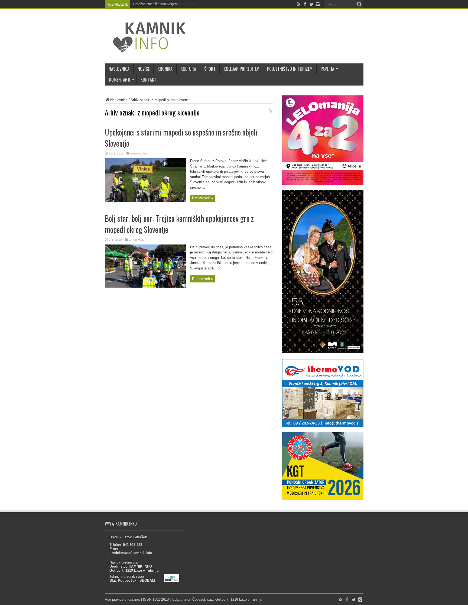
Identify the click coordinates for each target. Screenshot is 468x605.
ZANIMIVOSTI (139, 153)
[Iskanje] (359, 4)
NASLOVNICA (119, 69)
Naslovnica (119, 100)
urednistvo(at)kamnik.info (130, 553)
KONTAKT (148, 79)
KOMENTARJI (119, 79)
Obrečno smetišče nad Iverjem (155, 4)
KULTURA (188, 69)
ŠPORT (210, 69)
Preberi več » (202, 198)
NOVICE (144, 69)
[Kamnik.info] (145, 49)
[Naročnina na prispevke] (270, 111)
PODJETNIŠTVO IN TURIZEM (290, 69)
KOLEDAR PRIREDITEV (241, 69)
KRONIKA (165, 69)
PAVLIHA (327, 69)
